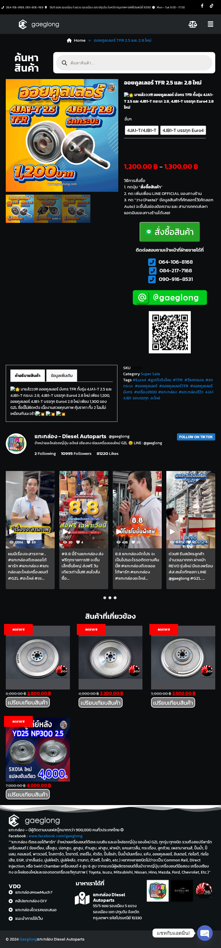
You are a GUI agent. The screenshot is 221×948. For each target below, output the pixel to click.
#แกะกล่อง (167, 392)
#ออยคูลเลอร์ (146, 386)
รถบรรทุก (141, 398)
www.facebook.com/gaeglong (56, 836)
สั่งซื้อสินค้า (174, 231)
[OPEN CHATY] (205, 933)
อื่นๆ (128, 119)
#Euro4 (139, 380)
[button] (210, 24)
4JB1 (127, 398)
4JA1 (209, 392)
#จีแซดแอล (194, 380)
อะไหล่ (155, 398)
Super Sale (150, 374)
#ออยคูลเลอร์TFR (173, 386)
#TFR (178, 380)
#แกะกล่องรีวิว (191, 392)
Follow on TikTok (196, 437)
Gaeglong (28, 939)
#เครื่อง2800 (145, 392)
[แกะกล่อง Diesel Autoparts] (82, 898)
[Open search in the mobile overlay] (134, 62)
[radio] (141, 130)
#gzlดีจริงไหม (159, 380)
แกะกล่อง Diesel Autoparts (109, 897)
